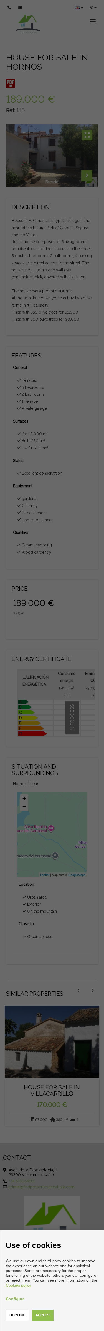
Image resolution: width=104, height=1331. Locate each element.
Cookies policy (18, 1285)
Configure (15, 1299)
